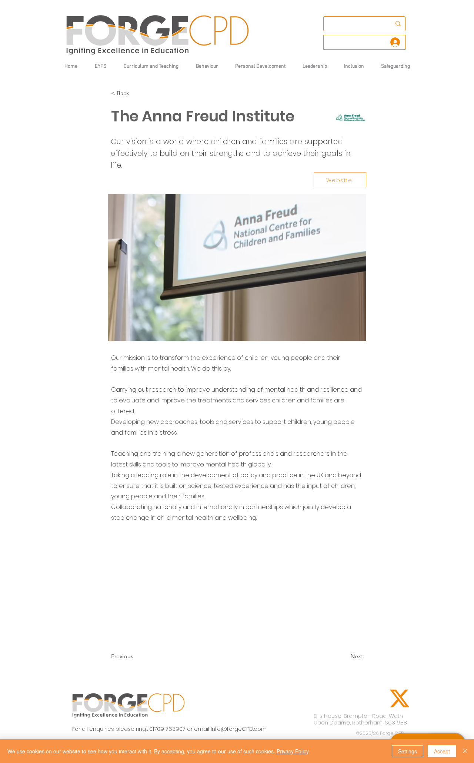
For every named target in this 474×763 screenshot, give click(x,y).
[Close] (465, 751)
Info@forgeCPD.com (239, 729)
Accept (442, 751)
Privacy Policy (293, 751)
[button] (207, 66)
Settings (407, 751)
